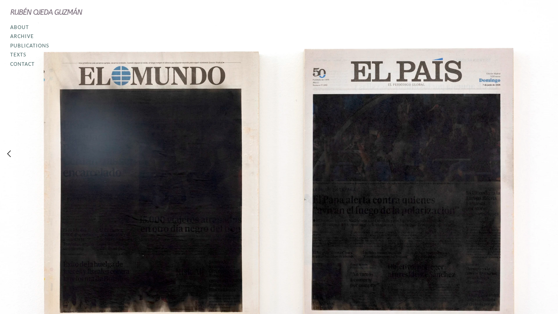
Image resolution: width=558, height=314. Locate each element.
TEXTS (18, 55)
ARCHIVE (22, 37)
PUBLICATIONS (29, 46)
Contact (22, 64)
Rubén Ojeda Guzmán (46, 12)
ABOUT (19, 28)
